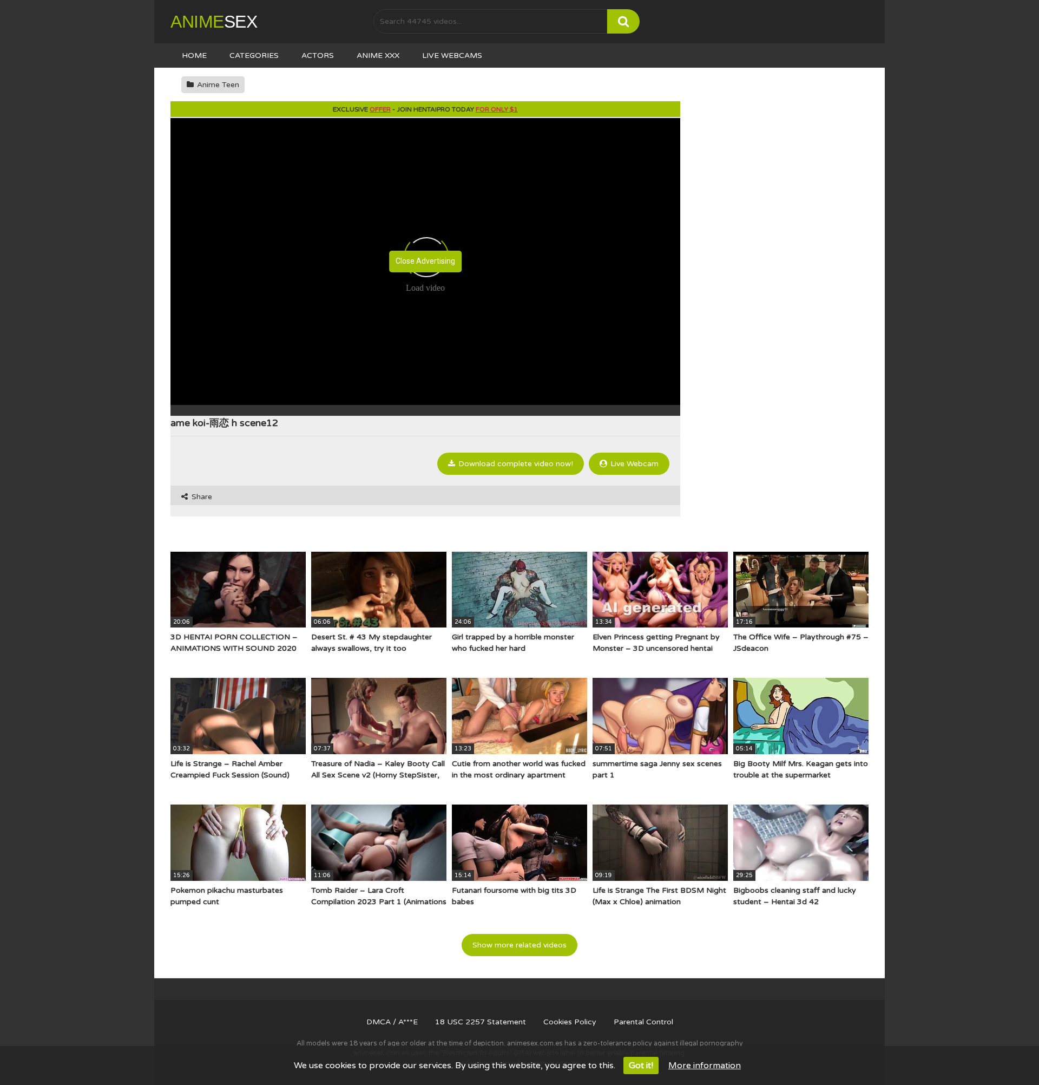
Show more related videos (519, 945)
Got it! (641, 1065)
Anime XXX (378, 55)
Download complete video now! (514, 463)
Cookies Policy (569, 1022)
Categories (254, 55)
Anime (213, 21)
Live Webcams (452, 55)
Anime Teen (217, 84)
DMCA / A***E (392, 1022)
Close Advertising (425, 261)
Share (200, 496)
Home (194, 55)
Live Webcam (633, 463)
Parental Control (643, 1022)
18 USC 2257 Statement (480, 1022)
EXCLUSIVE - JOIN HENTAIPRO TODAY (425, 109)
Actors (317, 55)
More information (704, 1065)
